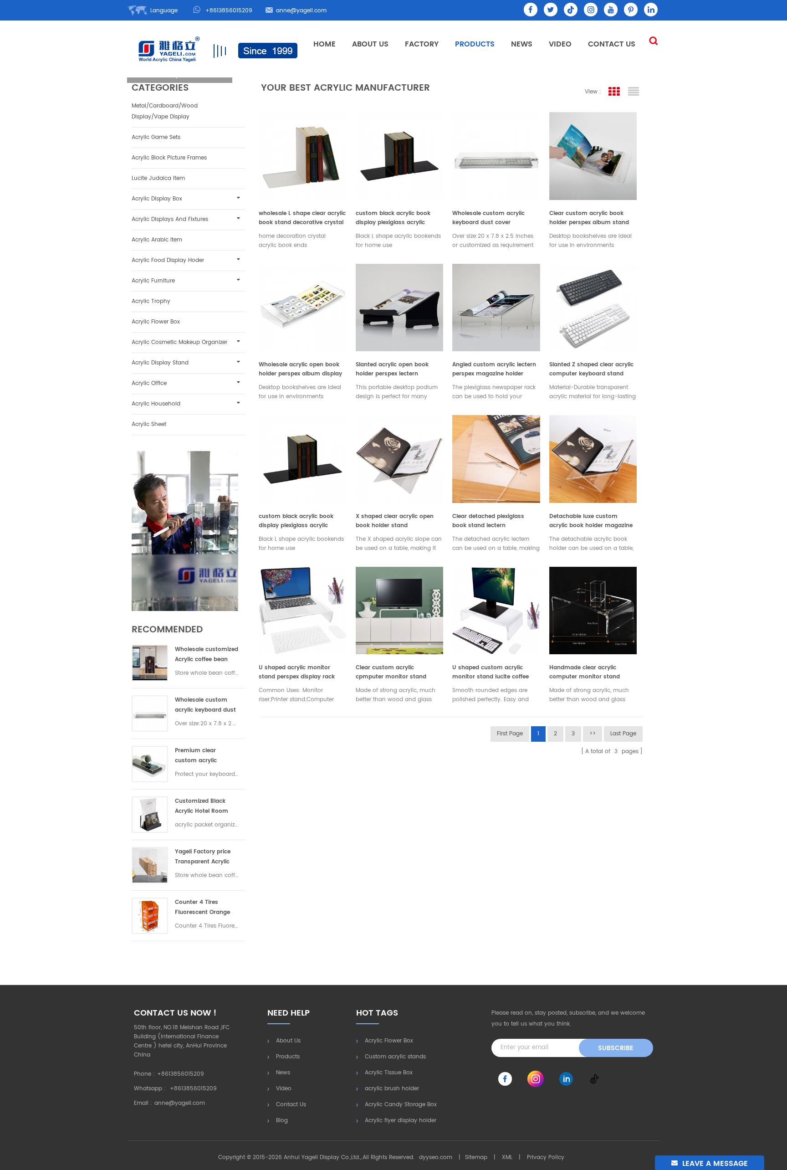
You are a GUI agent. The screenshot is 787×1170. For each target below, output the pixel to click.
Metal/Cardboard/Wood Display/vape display (165, 111)
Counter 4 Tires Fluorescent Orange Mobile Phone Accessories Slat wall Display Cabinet (204, 908)
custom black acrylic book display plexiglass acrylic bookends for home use (393, 218)
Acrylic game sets (156, 137)
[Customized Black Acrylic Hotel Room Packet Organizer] (150, 814)
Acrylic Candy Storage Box (401, 1104)
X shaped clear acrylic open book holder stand (395, 521)
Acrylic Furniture (153, 281)
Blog (282, 1120)
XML (507, 1157)
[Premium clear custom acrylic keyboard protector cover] (150, 764)
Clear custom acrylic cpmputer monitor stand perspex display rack (391, 672)
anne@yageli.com (301, 10)
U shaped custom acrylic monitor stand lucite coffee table (490, 672)
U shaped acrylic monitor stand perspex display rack (297, 672)
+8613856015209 (228, 10)
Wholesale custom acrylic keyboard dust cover (205, 705)
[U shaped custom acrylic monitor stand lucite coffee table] (496, 608)
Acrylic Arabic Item (157, 240)
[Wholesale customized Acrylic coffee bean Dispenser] (150, 663)
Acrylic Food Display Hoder (168, 260)
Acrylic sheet (149, 424)
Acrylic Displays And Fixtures (170, 219)
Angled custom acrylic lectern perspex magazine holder (494, 369)
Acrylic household (156, 404)
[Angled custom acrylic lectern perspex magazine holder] (496, 305)
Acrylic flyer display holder (400, 1120)
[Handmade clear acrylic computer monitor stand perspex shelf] (593, 608)
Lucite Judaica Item (158, 178)
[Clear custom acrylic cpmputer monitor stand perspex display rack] (399, 608)
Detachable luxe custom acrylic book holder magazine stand (591, 521)
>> (592, 733)
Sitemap (476, 1157)
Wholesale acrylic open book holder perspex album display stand (300, 369)
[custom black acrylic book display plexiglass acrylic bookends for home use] (399, 153)
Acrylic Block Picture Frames (169, 158)
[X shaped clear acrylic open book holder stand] (399, 456)
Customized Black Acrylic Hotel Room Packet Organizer (201, 806)
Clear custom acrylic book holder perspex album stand (589, 218)
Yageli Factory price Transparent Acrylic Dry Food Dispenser (202, 857)
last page (623, 733)
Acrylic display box (157, 199)
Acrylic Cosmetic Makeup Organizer (179, 342)
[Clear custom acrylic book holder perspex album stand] (593, 153)
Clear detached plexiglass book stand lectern (488, 521)
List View (634, 92)
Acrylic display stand (160, 363)
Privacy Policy (545, 1157)
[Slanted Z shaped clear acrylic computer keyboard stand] (593, 305)
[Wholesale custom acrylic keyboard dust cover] (150, 713)
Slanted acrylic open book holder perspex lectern (392, 369)
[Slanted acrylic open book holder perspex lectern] (399, 305)
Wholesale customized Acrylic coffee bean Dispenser (206, 655)
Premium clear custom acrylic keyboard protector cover (202, 756)
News (521, 44)
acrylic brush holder (392, 1088)
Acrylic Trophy (151, 301)
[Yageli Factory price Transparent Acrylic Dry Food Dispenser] (150, 865)
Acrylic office (149, 383)
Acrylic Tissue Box (389, 1072)
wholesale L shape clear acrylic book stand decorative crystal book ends (302, 218)
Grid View (614, 92)
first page (510, 733)
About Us (370, 44)
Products (475, 44)
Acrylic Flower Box (156, 322)
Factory (422, 44)
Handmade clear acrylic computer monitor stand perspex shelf (584, 672)
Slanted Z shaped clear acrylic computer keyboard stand (591, 369)
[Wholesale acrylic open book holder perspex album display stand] (302, 305)
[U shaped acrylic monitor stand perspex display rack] (302, 608)
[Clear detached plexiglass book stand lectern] (496, 456)
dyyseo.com (435, 1157)
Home (324, 44)
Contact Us (611, 44)
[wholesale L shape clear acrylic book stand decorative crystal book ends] (302, 153)
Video (560, 44)
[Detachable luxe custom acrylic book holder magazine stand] (593, 456)
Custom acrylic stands (395, 1056)
